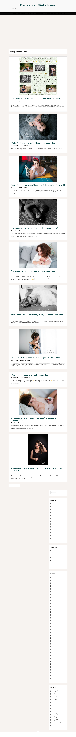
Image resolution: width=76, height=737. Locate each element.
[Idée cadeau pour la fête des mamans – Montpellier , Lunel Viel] (37, 75)
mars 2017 (54, 617)
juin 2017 (53, 614)
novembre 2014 (55, 652)
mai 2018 (53, 600)
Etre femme (27, 145)
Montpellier (54, 527)
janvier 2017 (54, 620)
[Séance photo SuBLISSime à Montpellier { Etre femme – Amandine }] (37, 298)
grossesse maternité (56, 523)
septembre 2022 (55, 580)
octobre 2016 (54, 621)
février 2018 (54, 603)
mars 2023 (54, 575)
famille (53, 520)
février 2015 (54, 647)
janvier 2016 (54, 634)
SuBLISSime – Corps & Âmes (51, 13)
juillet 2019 (54, 592)
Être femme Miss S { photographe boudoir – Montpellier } (33, 271)
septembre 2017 (55, 611)
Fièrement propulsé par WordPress (31, 734)
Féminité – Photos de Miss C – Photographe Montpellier (33, 143)
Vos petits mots (61, 13)
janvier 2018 (54, 605)
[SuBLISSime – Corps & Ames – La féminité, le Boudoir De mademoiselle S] (37, 402)
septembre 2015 (55, 640)
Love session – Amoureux (57, 524)
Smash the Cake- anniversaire (57, 540)
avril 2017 (54, 615)
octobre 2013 (54, 672)
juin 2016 (53, 628)
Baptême (53, 504)
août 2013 (53, 675)
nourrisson (54, 532)
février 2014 (54, 666)
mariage (53, 526)
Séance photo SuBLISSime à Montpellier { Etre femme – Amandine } (37, 314)
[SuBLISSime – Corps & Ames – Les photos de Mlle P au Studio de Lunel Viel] (37, 449)
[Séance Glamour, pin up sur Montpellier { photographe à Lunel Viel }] (37, 169)
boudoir (25, 187)
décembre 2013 (55, 669)
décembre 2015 (55, 635)
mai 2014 (53, 661)
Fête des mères (54, 521)
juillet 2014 (54, 658)
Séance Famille (54, 538)
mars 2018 (54, 601)
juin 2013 (53, 678)
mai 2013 (53, 680)
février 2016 (54, 632)
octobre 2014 (54, 654)
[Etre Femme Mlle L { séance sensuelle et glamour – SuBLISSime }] (37, 341)
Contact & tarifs (30, 13)
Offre (53, 533)
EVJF (52, 518)
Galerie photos (39, 13)
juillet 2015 (54, 641)
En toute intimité (55, 511)
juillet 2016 (54, 626)
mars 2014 (54, 664)
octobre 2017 (54, 609)
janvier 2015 (54, 649)
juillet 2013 (54, 676)
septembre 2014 (55, 655)
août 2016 (53, 624)
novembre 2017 (55, 608)
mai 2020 (53, 591)
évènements (54, 517)
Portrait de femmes (55, 535)
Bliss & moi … (13, 13)
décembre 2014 (55, 650)
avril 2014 (54, 663)
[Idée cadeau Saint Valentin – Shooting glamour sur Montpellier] (37, 212)
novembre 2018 (55, 597)
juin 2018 (53, 598)
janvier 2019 (54, 595)
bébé (53, 506)
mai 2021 (53, 589)
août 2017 (53, 612)
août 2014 (53, 657)
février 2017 (54, 618)
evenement (54, 515)
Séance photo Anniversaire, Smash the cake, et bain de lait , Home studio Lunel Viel (57, 551)
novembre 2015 (55, 637)
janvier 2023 (54, 577)
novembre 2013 (55, 670)
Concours (53, 509)
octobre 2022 (54, 579)
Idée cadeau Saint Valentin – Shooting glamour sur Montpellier (36, 228)
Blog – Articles (21, 13)
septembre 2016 (55, 623)
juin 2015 (53, 643)
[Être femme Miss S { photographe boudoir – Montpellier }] (37, 255)
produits (53, 537)
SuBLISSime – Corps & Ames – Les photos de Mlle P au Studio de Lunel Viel (36, 469)
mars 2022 (54, 583)
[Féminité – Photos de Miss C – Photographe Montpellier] (37, 127)
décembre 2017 (55, 606)
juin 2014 (53, 660)
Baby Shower (54, 503)
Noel (52, 529)
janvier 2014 (54, 667)
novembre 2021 (55, 588)
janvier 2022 (54, 586)
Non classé (54, 530)
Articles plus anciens (14, 485)
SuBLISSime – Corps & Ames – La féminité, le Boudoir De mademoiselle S (33, 419)
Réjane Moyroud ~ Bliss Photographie (38, 5)
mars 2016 (54, 631)
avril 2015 (54, 644)
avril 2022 (54, 582)
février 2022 (54, 585)
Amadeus (43, 734)
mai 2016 (53, 629)
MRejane (19, 101)
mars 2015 (54, 646)
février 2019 (54, 594)
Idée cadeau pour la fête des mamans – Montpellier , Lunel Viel (35, 98)
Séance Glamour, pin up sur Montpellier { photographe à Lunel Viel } (38, 185)
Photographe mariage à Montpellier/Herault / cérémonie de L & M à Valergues (57, 564)
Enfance (24, 101)
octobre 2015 (54, 638)
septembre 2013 (55, 673)
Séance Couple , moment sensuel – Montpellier (29, 375)
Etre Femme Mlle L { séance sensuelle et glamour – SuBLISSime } (36, 358)
